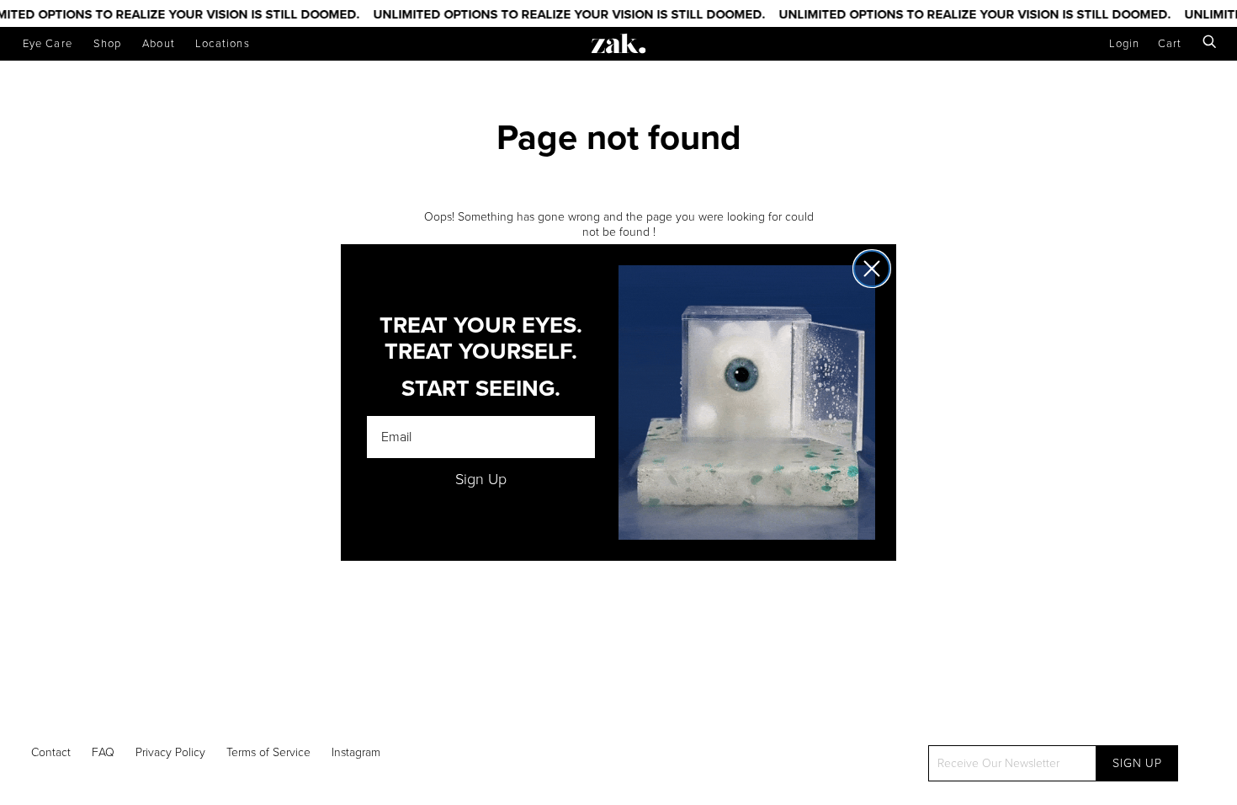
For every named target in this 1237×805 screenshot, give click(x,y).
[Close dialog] (871, 268)
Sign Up (481, 479)
